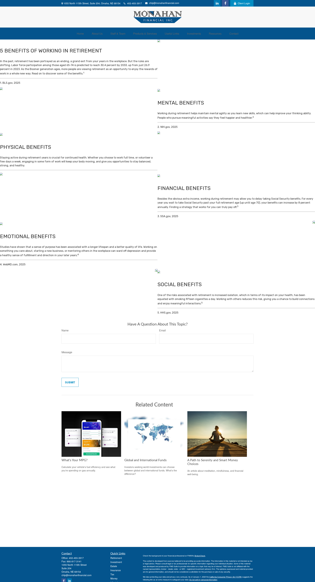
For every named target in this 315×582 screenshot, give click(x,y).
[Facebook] (225, 3)
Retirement (116, 558)
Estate (113, 566)
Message (67, 352)
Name (65, 330)
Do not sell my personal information (203, 579)
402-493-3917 (134, 3)
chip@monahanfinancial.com (164, 3)
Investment (116, 562)
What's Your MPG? (75, 460)
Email (162, 330)
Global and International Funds (145, 460)
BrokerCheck (200, 555)
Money (113, 578)
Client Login (244, 3)
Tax (112, 574)
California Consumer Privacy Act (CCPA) (225, 576)
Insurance (115, 570)
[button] (80, 33)
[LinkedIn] (217, 3)
